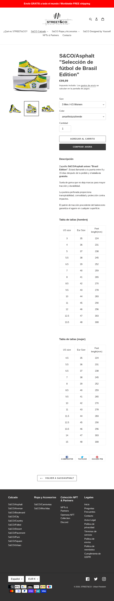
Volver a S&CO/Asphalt (59, 478)
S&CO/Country (15, 520)
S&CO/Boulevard (16, 512)
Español (15, 579)
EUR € (31, 579)
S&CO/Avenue (15, 508)
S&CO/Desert (15, 529)
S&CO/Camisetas (43, 504)
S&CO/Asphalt (15, 504)
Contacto (88, 516)
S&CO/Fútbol (14, 524)
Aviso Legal (90, 520)
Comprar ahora (82, 147)
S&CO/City (13, 516)
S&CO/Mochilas (42, 508)
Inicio (86, 504)
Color (61, 111)
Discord (64, 522)
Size (61, 99)
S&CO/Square (15, 541)
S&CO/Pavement (16, 533)
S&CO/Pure (14, 537)
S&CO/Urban (14, 545)
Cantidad (63, 123)
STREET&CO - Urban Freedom (93, 587)
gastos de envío (88, 85)
